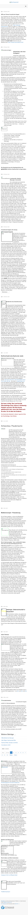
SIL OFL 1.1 (17, 903)
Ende (15, 755)
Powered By (7, 907)
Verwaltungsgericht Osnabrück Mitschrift (10, 782)
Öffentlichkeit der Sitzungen (7, 738)
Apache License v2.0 (8, 902)
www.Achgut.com (21, 381)
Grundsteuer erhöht (5, 745)
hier (7, 615)
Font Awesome (4, 903)
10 (7, 755)
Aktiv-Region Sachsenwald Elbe (8, 740)
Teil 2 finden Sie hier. (6, 381)
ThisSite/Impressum (5, 891)
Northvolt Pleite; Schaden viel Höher (9, 742)
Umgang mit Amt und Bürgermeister (9, 875)
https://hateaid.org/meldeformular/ (15, 42)
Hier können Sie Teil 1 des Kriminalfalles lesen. (15, 379)
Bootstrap (3, 901)
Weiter (11, 755)
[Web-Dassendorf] (14, 2)
